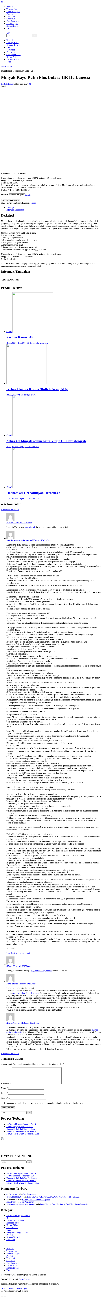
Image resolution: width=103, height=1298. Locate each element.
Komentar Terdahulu (10, 509)
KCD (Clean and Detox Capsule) (36, 1199)
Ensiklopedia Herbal (15, 1220)
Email (4, 1093)
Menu (3, 2)
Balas (29, 523)
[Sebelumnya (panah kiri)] (2, 1296)
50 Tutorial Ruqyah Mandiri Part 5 (21, 1124)
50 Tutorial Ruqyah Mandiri (18, 1215)
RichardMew (12, 1023)
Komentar (6, 1083)
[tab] (54, 207)
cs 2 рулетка (11, 1194)
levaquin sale (30, 527)
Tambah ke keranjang (10, 200)
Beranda (10, 7)
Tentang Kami (12, 9)
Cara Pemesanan (13, 21)
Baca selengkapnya (27, 395)
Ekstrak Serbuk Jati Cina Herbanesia (21, 1129)
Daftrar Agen (12, 23)
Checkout (10, 19)
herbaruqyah (6, 66)
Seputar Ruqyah (13, 11)
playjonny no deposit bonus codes (20, 1204)
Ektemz (9, 523)
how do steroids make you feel (19, 540)
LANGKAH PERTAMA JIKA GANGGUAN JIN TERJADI (53, 1197)
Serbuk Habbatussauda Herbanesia (21, 1131)
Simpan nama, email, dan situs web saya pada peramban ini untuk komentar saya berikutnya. (43, 1103)
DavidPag (10, 1202)
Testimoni (10, 16)
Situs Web (5, 1098)
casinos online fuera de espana (26, 993)
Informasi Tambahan (15, 210)
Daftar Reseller (12, 26)
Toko (8, 28)
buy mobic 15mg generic (41, 971)
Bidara (9, 1218)
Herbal (33, 203)
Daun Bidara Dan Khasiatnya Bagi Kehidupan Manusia (64, 1204)
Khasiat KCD (12, 1227)
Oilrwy (9, 966)
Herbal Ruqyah (7, 84)
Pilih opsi (35, 446)
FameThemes (24, 1279)
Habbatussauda (12, 1223)
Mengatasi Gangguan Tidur (18, 1232)
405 (29, 84)
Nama (4, 1088)
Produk (9, 14)
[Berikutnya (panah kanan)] (5, 1296)
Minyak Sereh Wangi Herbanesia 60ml (22, 1134)
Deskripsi (10, 207)
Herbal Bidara (12, 1225)
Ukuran (4, 194)
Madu (8, 1230)
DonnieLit (10, 984)
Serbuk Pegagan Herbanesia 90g (20, 1126)
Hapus (27, 194)
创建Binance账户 (14, 1197)
